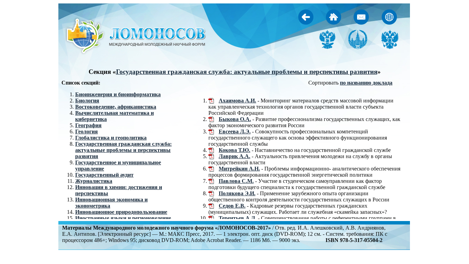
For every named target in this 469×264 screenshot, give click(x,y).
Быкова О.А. (235, 119)
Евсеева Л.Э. (235, 131)
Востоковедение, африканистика (115, 107)
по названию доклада (366, 83)
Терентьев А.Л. (237, 218)
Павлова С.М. (236, 181)
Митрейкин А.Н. (239, 169)
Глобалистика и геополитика (111, 138)
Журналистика (93, 181)
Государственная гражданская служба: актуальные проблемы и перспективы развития (246, 71)
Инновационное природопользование (121, 212)
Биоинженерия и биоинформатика (118, 94)
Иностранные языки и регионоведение (123, 218)
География (88, 125)
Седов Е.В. (232, 206)
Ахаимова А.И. (237, 100)
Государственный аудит (104, 175)
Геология (86, 131)
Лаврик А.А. (234, 156)
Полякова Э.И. (237, 193)
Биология (87, 100)
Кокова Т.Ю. (234, 150)
